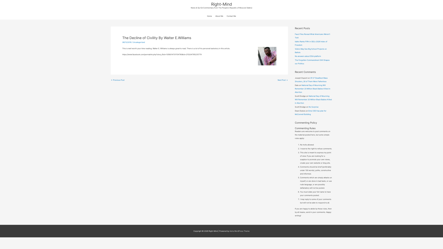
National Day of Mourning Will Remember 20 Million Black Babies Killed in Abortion (312, 88)
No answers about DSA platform (308, 56)
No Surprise (314, 107)
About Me (219, 16)
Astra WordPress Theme (240, 231)
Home (209, 16)
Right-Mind (221, 4)
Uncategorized (139, 42)
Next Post (283, 80)
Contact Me (231, 16)
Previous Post (117, 80)
